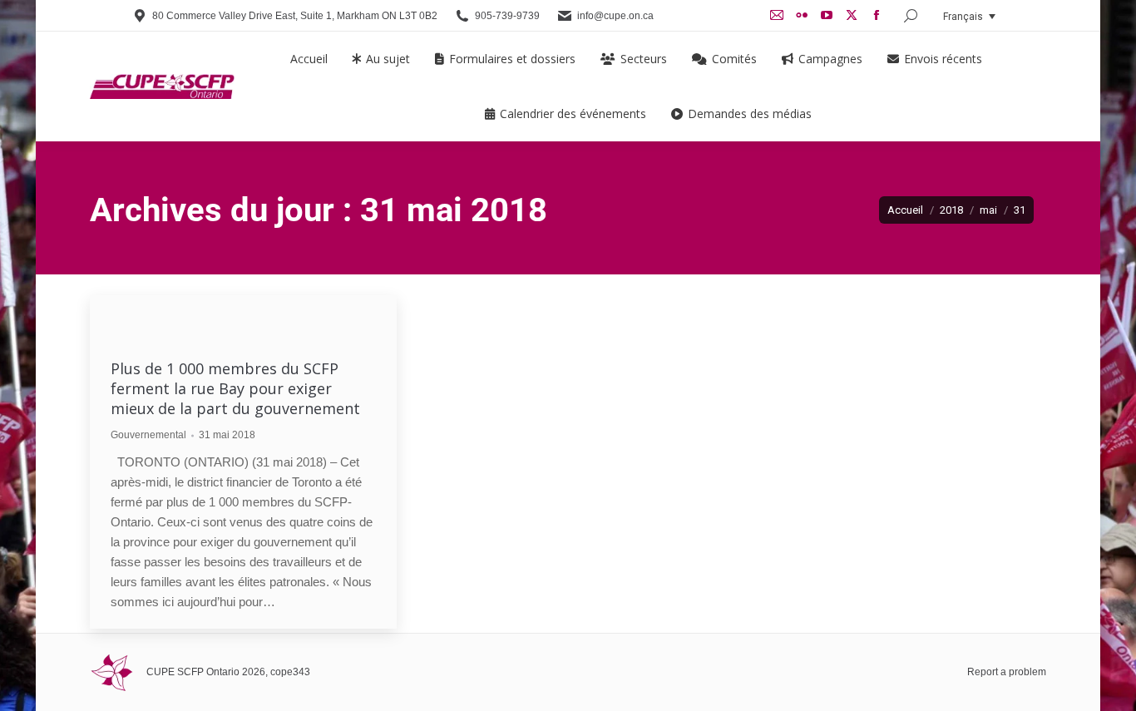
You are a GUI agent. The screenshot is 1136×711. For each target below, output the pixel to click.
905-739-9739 (507, 16)
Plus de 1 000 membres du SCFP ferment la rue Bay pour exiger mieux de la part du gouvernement (235, 388)
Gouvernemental (148, 435)
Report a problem (1006, 672)
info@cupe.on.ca (615, 16)
